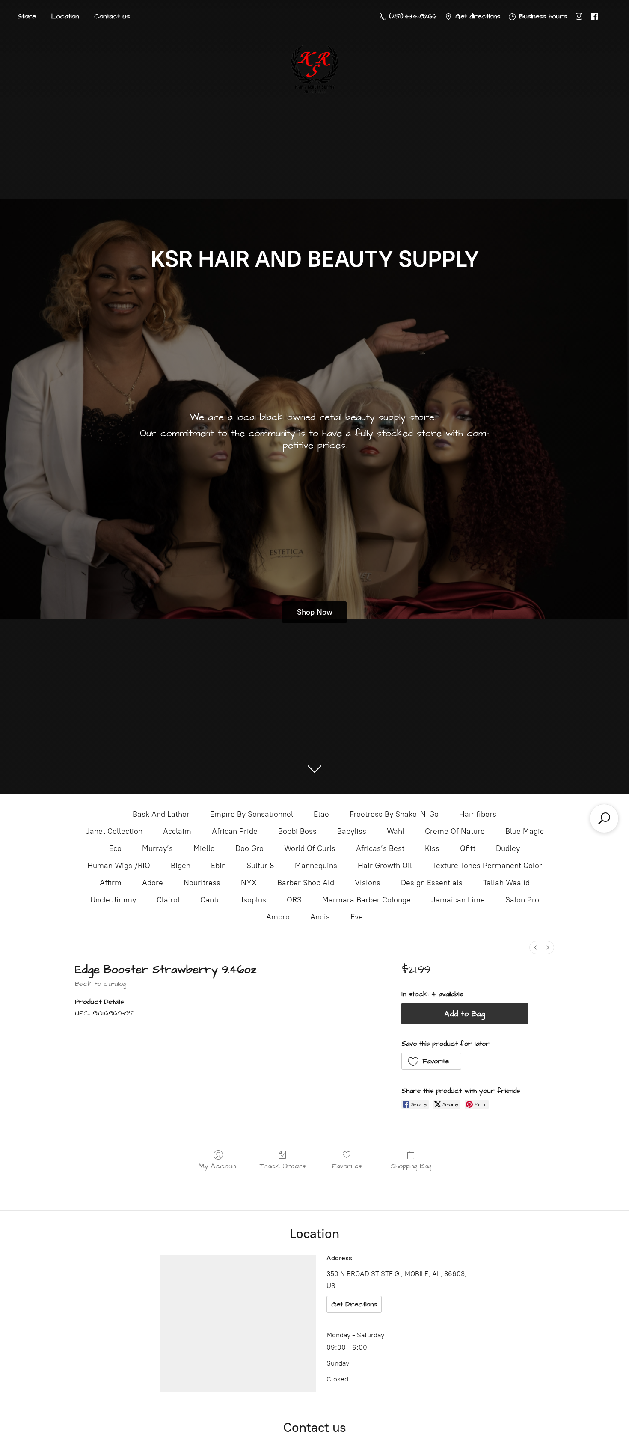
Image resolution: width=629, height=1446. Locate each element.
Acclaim (177, 831)
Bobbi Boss (297, 831)
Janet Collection (114, 831)
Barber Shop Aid (305, 882)
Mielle (204, 848)
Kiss (432, 848)
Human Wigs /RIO (118, 865)
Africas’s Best (380, 848)
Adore (152, 882)
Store (26, 16)
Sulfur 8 (260, 865)
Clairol (168, 899)
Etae (321, 814)
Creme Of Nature (455, 831)
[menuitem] (536, 947)
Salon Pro (522, 899)
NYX (249, 882)
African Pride (235, 831)
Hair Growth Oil (385, 865)
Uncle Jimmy (113, 899)
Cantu (210, 899)
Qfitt (467, 848)
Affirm (111, 882)
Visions (367, 882)
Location (65, 16)
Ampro (278, 917)
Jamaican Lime (458, 899)
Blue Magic (524, 831)
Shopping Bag (411, 1165)
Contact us (112, 16)
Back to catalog (100, 983)
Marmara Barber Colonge (366, 899)
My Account (218, 1165)
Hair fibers (477, 814)
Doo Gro (249, 848)
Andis (320, 917)
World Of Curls (309, 848)
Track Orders (283, 1165)
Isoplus (253, 899)
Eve (356, 917)
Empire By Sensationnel (251, 814)
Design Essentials (432, 882)
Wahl (395, 831)
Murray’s (157, 848)
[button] (431, 1061)
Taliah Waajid (506, 882)
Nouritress (202, 882)
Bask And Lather (161, 814)
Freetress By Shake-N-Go (394, 814)
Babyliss (351, 831)
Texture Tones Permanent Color (487, 865)
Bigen (180, 865)
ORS (294, 899)
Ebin (218, 865)
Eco (115, 848)
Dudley (508, 848)
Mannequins (316, 865)
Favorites (347, 1165)
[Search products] (604, 818)
